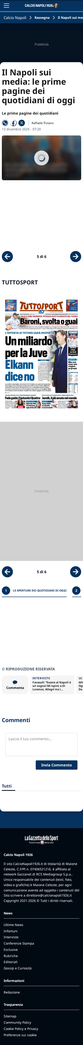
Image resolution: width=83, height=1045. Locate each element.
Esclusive (11, 949)
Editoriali (11, 962)
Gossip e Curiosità (18, 968)
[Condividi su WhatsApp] (5, 123)
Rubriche (11, 956)
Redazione (12, 992)
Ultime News (13, 925)
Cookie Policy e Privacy (21, 1028)
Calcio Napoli (15, 17)
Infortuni (11, 931)
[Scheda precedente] (7, 256)
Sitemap (10, 1016)
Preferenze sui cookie (20, 1035)
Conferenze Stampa (19, 943)
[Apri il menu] (6, 5)
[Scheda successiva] (75, 256)
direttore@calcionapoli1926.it (49, 895)
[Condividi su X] (21, 123)
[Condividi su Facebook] (13, 123)
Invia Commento (56, 765)
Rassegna (42, 17)
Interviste (11, 937)
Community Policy (17, 1022)
